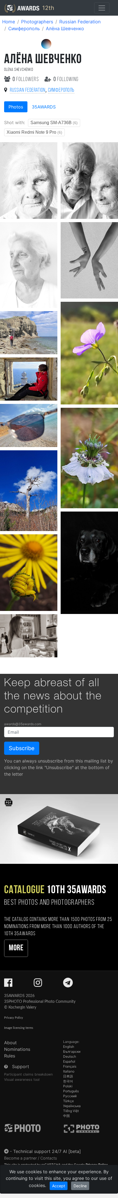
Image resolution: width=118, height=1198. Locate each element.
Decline (80, 1185)
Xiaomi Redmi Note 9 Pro (34, 132)
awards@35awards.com (22, 724)
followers (26, 79)
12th (47, 7)
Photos (16, 107)
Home (8, 21)
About (10, 1042)
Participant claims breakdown (28, 1074)
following (66, 79)
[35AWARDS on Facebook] (8, 984)
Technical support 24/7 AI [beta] (47, 1151)
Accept (58, 1185)
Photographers (37, 21)
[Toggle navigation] (101, 7)
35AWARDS (44, 107)
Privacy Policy (13, 1017)
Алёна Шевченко (65, 28)
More (16, 948)
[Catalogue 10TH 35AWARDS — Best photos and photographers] (59, 828)
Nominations (17, 1049)
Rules (9, 1056)
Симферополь (24, 28)
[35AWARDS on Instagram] (38, 984)
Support (20, 1066)
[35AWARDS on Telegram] (68, 984)
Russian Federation (80, 21)
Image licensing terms (18, 1027)
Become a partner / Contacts (30, 1158)
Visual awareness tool (22, 1079)
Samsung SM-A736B (54, 122)
